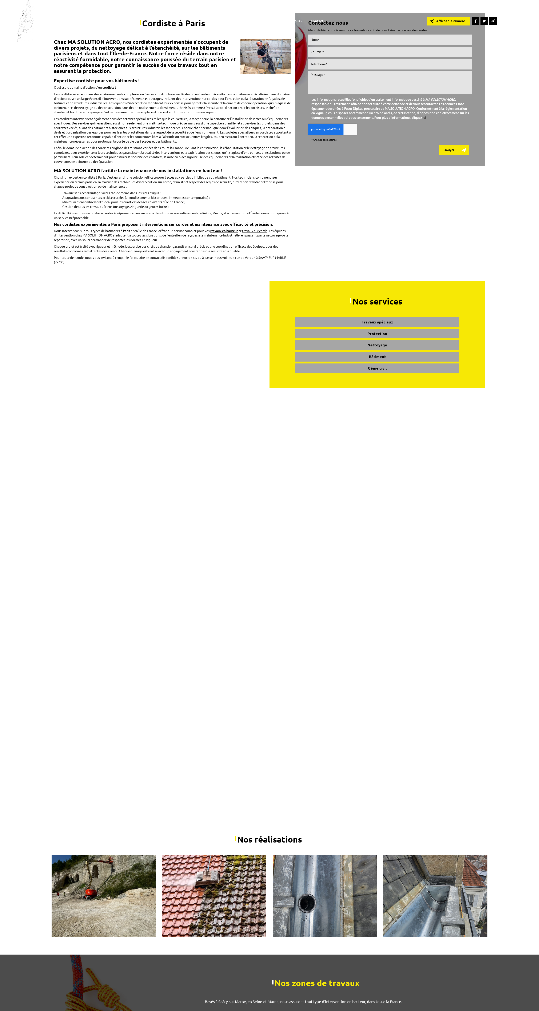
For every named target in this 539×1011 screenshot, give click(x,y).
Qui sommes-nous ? (287, 21)
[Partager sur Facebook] (475, 21)
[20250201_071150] (214, 896)
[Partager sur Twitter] (484, 21)
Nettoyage (377, 345)
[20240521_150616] (325, 896)
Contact (317, 21)
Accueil (197, 21)
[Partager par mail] (493, 21)
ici (424, 117)
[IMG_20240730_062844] (104, 896)
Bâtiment (377, 356)
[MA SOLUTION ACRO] (25, 21)
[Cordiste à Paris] (265, 56)
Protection (377, 333)
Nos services (221, 21)
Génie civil (377, 368)
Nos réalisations (251, 21)
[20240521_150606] (435, 896)
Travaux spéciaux (377, 322)
